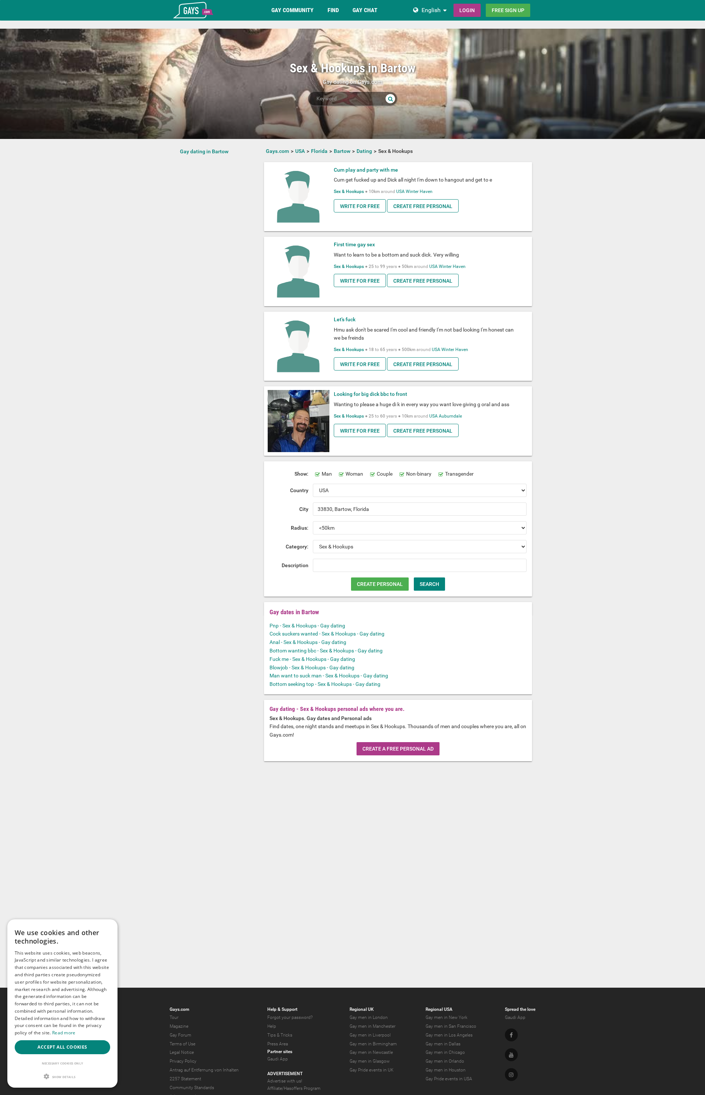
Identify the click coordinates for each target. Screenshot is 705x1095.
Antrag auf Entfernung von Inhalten (204, 1070)
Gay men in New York (446, 1017)
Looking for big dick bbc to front (370, 394)
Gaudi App (277, 1059)
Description (295, 565)
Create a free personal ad (398, 749)
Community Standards (192, 1087)
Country (299, 490)
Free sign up (508, 10)
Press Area (277, 1043)
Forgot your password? (289, 1017)
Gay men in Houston (446, 1070)
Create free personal (422, 206)
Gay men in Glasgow (370, 1061)
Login (467, 10)
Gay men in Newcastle (371, 1052)
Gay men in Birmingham (373, 1043)
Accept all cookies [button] (62, 1047)
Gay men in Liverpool (370, 1035)
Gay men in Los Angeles (449, 1035)
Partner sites (279, 1051)
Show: (301, 474)
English (431, 10)
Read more (64, 1033)
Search (429, 584)
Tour (174, 1017)
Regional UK (362, 1009)
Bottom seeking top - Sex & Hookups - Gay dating (325, 684)
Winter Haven (419, 191)
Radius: (299, 528)
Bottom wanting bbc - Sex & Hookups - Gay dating (326, 651)
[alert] (62, 1003)
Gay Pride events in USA (449, 1078)
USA (400, 191)
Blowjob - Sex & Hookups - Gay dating (312, 667)
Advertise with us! (284, 1081)
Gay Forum (180, 1035)
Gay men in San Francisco (451, 1026)
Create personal (380, 584)
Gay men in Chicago (445, 1052)
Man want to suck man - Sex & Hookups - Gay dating (329, 676)
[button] (62, 1076)
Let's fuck (344, 319)
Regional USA (439, 1009)
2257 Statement (185, 1078)
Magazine (179, 1026)
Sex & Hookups (349, 191)
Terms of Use (182, 1043)
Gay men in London (369, 1017)
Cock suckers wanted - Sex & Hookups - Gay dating (327, 634)
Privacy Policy (183, 1061)
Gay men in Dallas (443, 1043)
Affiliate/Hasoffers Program (294, 1088)
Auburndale (450, 416)
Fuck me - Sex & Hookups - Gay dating (312, 659)
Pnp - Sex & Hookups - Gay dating (307, 626)
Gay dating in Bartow (204, 151)
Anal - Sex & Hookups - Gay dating (308, 642)
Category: (297, 547)
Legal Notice (182, 1052)
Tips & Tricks (279, 1035)
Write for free (360, 206)
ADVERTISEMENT (285, 1073)
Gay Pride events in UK (372, 1070)
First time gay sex (354, 244)
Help (271, 1026)
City (303, 509)
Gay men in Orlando (445, 1061)
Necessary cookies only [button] (62, 1063)
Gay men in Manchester (372, 1026)
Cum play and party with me (366, 170)
